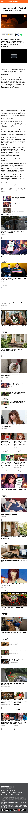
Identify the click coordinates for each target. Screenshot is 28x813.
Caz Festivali (12, 71)
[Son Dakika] (14, 1)
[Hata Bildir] (6, 807)
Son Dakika (3, 792)
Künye (13, 790)
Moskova (10, 131)
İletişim (10, 790)
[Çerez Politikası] (4, 806)
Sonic (2, 142)
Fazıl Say (3, 159)
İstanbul (4, 147)
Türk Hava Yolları (20, 82)
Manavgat (12, 86)
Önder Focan (13, 121)
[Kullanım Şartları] (4, 805)
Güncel (9, 792)
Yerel (12, 794)
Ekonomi (20, 792)
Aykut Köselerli (5, 178)
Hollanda (8, 110)
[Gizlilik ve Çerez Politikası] (21, 805)
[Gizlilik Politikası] (11, 805)
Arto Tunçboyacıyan (7, 154)
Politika (17, 794)
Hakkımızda (3, 790)
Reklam (7, 790)
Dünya (14, 792)
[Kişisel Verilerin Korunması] (13, 806)
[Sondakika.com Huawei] (22, 810)
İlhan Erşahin (5, 150)
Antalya (3, 69)
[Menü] (2, 1)
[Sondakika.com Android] (13, 810)
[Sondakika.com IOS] (5, 810)
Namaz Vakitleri (4, 796)
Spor (2, 794)
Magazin (7, 794)
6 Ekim (9, 155)
